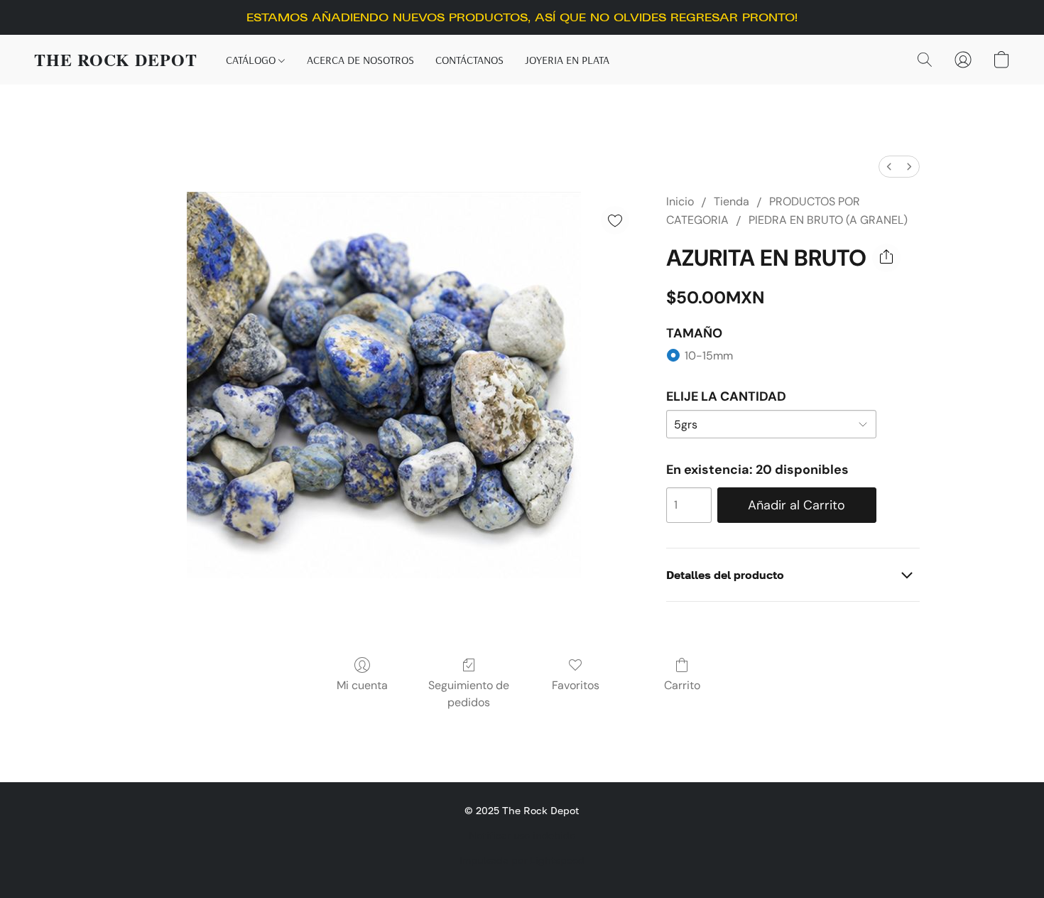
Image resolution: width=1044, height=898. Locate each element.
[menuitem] (889, 166)
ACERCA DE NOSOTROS (360, 60)
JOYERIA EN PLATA (567, 60)
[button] (115, 59)
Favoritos (575, 685)
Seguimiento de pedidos (468, 694)
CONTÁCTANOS (469, 60)
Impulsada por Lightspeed (522, 860)
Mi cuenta (362, 685)
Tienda (731, 201)
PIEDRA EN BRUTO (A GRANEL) (828, 219)
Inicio (680, 201)
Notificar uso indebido (522, 835)
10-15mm (709, 355)
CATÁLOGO (252, 60)
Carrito (682, 685)
